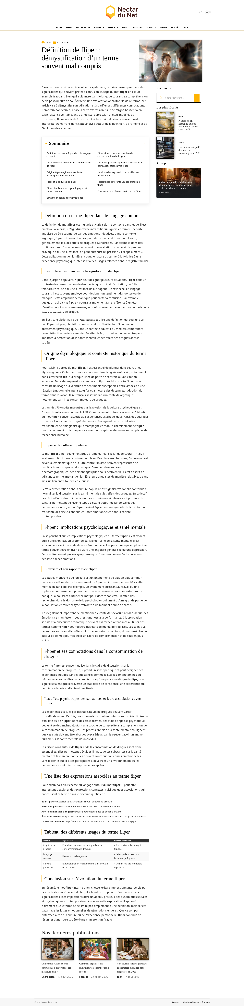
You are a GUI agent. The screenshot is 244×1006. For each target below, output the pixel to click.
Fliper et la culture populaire (61, 181)
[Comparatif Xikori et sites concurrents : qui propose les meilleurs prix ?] (57, 949)
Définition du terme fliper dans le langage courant (68, 155)
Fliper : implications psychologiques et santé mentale (66, 190)
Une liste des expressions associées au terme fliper (118, 174)
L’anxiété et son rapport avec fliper (64, 197)
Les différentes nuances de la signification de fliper (68, 164)
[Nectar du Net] (122, 12)
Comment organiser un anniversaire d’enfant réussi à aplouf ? (94, 967)
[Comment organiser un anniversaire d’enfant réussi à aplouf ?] (95, 949)
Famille (83, 976)
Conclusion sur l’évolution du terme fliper (119, 191)
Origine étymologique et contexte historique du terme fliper (64, 174)
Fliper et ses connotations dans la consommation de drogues (115, 155)
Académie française (89, 320)
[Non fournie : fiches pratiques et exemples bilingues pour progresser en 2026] (133, 949)
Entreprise (48, 976)
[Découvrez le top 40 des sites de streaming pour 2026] (165, 147)
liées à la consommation (53, 312)
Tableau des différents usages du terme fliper (118, 183)
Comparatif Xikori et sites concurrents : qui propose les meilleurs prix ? (56, 967)
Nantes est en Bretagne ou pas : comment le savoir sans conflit (188, 125)
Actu (180, 116)
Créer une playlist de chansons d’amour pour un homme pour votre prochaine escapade (175, 185)
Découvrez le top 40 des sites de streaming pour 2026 (189, 150)
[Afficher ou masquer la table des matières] (107, 143)
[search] (201, 12)
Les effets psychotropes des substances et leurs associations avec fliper (120, 164)
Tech (120, 976)
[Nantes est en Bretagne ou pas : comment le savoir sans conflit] (165, 122)
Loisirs (181, 142)
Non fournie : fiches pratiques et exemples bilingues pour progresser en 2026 (132, 967)
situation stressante (77, 307)
